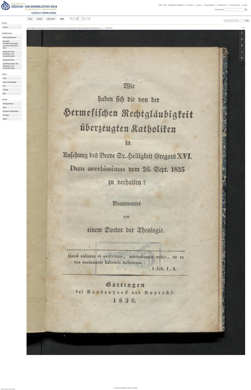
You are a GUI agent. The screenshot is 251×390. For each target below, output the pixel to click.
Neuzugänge (209, 5)
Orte (4, 107)
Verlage (6, 115)
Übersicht (51, 19)
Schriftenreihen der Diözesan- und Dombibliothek (10, 66)
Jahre (5, 119)
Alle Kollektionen (9, 37)
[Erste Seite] (71, 18)
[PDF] (242, 52)
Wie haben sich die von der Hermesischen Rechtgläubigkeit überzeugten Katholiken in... (64, 28)
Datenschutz (235, 5)
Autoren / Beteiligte (10, 111)
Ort (4, 86)
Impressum (222, 5)
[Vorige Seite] (74, 18)
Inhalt (39, 19)
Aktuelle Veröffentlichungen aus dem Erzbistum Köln (10, 44)
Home (198, 5)
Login (245, 5)
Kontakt (190, 5)
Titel (30, 19)
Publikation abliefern (176, 5)
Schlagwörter (8, 104)
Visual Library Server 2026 (8, 389)
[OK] (246, 10)
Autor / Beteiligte (9, 82)
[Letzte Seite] (89, 18)
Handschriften (8, 60)
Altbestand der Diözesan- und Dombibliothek (9, 54)
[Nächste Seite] (86, 18)
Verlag (5, 90)
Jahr (4, 93)
